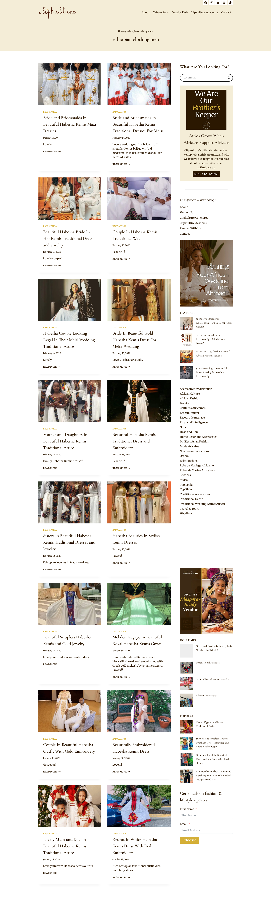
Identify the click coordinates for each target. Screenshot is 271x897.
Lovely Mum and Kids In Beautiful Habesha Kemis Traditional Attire (64, 846)
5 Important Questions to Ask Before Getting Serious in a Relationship (211, 372)
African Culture (190, 393)
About (146, 12)
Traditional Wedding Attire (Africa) (202, 504)
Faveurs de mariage (192, 417)
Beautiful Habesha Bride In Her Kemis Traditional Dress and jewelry (67, 238)
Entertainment (189, 413)
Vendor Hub (180, 12)
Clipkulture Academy (204, 12)
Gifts (183, 427)
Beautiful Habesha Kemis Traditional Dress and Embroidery (134, 441)
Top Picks (186, 489)
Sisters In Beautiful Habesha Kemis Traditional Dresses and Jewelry (69, 542)
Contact (226, 12)
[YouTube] (218, 2)
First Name (187, 809)
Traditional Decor (191, 499)
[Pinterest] (224, 2)
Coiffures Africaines (192, 408)
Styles (184, 480)
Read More (52, 151)
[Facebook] (205, 2)
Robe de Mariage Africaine (197, 465)
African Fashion (190, 398)
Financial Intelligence (194, 422)
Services (185, 475)
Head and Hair (189, 432)
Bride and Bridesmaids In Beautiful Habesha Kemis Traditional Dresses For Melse (138, 124)
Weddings (186, 513)
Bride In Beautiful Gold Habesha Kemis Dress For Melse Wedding (134, 339)
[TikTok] (230, 2)
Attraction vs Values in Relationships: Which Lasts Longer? (210, 339)
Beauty (184, 403)
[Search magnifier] (229, 78)
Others (184, 456)
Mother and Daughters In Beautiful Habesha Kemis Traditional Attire (65, 441)
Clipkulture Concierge (194, 217)
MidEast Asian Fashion (194, 441)
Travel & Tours (189, 508)
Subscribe (189, 840)
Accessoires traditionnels (196, 389)
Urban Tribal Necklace (208, 662)
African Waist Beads (206, 695)
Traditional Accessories (195, 494)
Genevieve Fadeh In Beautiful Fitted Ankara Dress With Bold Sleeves (212, 759)
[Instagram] (212, 2)
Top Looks (186, 484)
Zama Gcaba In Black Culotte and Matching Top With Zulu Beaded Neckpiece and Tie (213, 775)
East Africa (50, 112)
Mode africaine (189, 446)
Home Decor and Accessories (198, 437)
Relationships (188, 461)
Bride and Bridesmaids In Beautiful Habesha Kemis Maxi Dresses (69, 124)
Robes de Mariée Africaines (197, 470)
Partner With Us (190, 228)
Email (183, 824)
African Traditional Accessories (212, 679)
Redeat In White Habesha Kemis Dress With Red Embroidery (134, 846)
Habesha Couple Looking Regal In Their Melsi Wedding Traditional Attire (69, 339)
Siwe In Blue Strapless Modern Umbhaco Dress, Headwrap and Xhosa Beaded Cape (212, 742)
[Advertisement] (206, 542)
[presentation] (69, 84)
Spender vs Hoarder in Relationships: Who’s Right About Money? (214, 322)
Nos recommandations (194, 451)
